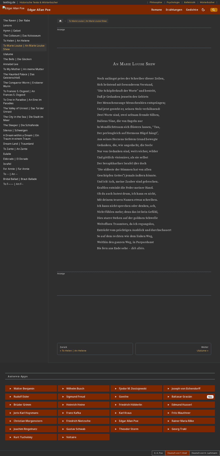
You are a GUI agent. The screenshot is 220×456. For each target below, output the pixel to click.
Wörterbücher (207, 2)
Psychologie (173, 2)
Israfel (7, 164)
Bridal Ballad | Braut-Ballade (20, 179)
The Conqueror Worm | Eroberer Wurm (23, 84)
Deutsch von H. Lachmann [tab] (204, 452)
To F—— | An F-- (13, 184)
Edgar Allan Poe (128, 421)
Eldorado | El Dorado (15, 159)
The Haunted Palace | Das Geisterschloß (18, 76)
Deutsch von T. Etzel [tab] (177, 452)
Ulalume (8, 54)
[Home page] (60, 21)
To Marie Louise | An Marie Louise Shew (23, 47)
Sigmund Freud (75, 396)
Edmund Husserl (182, 404)
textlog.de (9, 2)
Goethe (124, 396)
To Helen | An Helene (16, 40)
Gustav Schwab (75, 429)
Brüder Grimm (22, 404)
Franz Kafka (73, 413)
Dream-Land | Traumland (18, 143)
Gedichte (192, 9)
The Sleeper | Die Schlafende (21, 125)
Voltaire (71, 437)
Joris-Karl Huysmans (26, 413)
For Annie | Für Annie (16, 169)
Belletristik (189, 2)
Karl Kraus (125, 413)
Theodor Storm (128, 429)
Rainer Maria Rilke (183, 421)
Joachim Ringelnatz (25, 429)
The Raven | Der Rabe (16, 20)
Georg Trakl (179, 429)
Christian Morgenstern (28, 421)
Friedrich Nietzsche (78, 421)
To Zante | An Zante (15, 149)
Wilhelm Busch (75, 388)
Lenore (7, 25)
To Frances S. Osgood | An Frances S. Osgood (19, 93)
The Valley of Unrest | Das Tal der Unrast (23, 110)
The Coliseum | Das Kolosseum (22, 35)
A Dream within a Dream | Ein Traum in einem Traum (21, 137)
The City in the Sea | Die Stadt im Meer (23, 118)
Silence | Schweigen (15, 130)
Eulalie (7, 154)
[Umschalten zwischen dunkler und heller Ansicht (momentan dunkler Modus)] (203, 9)
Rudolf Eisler (21, 396)
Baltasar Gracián (182, 396)
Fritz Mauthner (181, 413)
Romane (156, 9)
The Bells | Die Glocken (17, 59)
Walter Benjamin (24, 388)
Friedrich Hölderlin (130, 404)
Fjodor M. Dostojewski (132, 388)
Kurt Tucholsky (23, 437)
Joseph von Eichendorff (186, 388)
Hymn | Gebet (12, 30)
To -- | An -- (10, 174)
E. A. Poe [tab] (158, 452)
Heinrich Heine (75, 404)
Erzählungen (174, 9)
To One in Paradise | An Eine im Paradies (22, 101)
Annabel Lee (10, 64)
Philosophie (156, 2)
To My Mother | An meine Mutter (23, 69)
